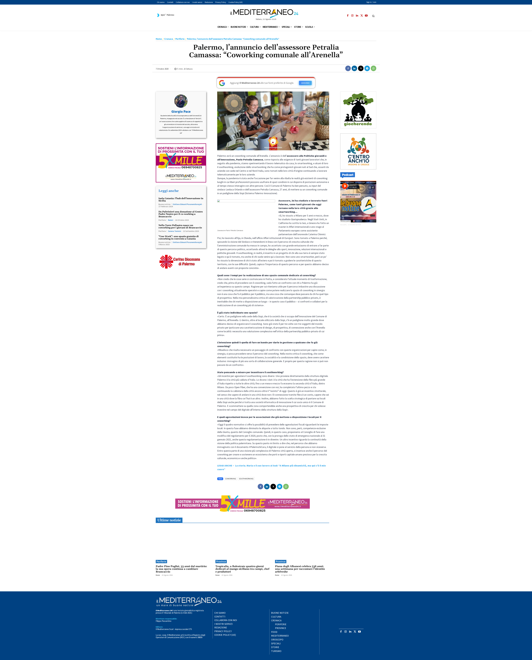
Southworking (246, 478)
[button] (373, 16)
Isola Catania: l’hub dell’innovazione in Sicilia (180, 199)
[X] (362, 16)
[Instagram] (352, 16)
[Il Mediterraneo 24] (266, 13)
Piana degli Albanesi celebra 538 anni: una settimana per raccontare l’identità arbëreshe (300, 569)
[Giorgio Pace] (181, 101)
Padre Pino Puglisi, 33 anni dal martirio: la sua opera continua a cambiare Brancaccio (181, 569)
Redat (170, 220)
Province (221, 561)
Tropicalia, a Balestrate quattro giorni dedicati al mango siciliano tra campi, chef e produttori (242, 569)
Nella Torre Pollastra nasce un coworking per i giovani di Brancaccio (180, 226)
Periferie (180, 38)
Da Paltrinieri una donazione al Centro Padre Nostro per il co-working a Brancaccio (180, 214)
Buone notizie (164, 204)
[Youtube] (366, 16)
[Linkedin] (357, 16)
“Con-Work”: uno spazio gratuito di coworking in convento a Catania (178, 237)
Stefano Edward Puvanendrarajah (187, 204)
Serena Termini (174, 231)
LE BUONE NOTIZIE (354, 224)
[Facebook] (348, 16)
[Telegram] (367, 68)
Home (159, 38)
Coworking (230, 478)
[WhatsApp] (373, 68)
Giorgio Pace (181, 111)
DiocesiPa (343, 224)
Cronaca (168, 38)
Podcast (347, 174)
